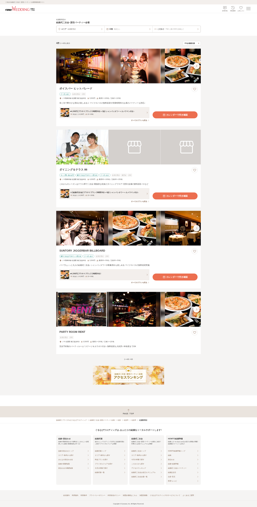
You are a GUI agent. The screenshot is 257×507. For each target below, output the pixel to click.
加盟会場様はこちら (130, 495)
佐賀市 (126, 420)
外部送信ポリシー (114, 495)
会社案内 (66, 495)
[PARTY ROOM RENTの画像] (128, 309)
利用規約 (75, 495)
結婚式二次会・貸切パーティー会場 (102, 420)
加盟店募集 (143, 495)
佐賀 (119, 420)
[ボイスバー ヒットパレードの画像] (128, 66)
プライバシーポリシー (97, 495)
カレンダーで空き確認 (177, 115)
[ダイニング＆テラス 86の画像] (128, 147)
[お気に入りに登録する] (195, 89)
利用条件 (84, 495)
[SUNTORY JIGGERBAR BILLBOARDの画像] (128, 228)
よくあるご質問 (188, 495)
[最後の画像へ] (196, 66)
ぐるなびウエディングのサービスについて (165, 495)
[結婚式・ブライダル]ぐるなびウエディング (71, 420)
